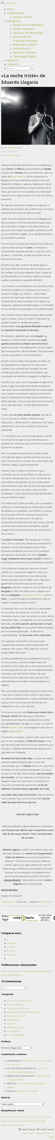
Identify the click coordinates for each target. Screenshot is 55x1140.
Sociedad (33, 1121)
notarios (49, 1117)
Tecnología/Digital (24, 56)
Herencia (28, 1117)
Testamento (6, 1125)
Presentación (15, 13)
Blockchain (5, 1117)
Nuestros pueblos (24, 52)
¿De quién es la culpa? (27, 1090)
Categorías (14, 21)
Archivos (5, 1047)
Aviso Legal (27, 1133)
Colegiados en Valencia (32, 594)
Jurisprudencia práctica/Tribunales (24, 1012)
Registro (17, 1121)
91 (28, 901)
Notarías (36, 971)
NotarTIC (13, 60)
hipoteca (35, 1117)
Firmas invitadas (23, 29)
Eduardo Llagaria (9, 971)
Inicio (10, 9)
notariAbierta (14, 147)
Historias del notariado (28, 32)
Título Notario (15, 975)
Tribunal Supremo (18, 1125)
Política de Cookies (44, 1133)
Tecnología (41, 1121)
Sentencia (25, 1121)
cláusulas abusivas (17, 1117)
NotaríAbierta (22, 48)
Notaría (11, 1121)
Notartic (4, 1121)
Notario (42, 1117)
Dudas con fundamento (28, 25)
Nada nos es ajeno (25, 44)
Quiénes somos (22, 17)
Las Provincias (25, 971)
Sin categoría (13, 1031)
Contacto (13, 64)
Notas (43, 971)
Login (51, 1136)
